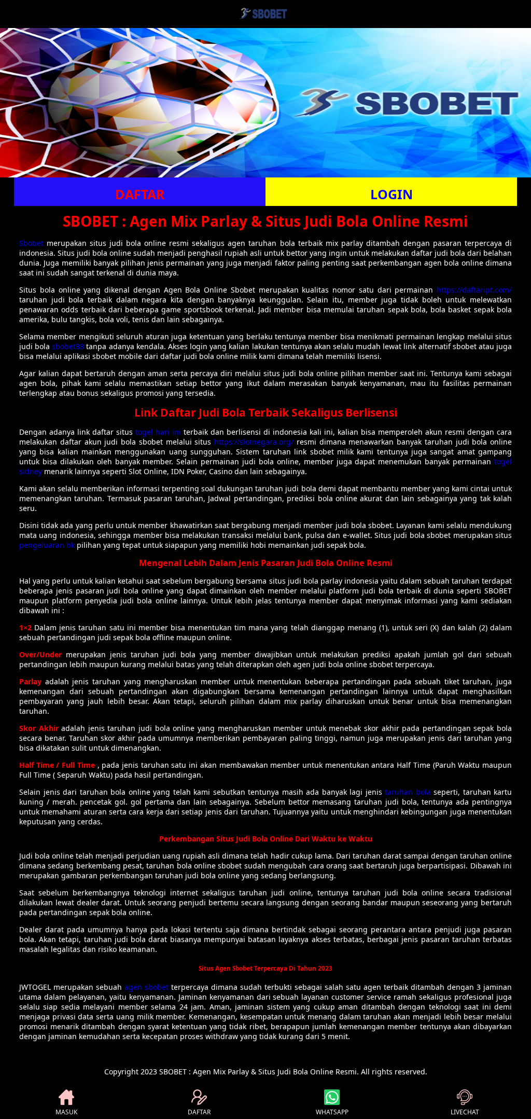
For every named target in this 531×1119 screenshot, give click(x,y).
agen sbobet (146, 987)
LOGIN (391, 194)
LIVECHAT (465, 1112)
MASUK (66, 1112)
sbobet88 (68, 346)
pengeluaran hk (47, 545)
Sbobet (31, 243)
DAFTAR (140, 194)
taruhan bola (408, 792)
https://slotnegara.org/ (254, 442)
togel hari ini (158, 432)
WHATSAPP (332, 1112)
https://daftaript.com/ (474, 290)
